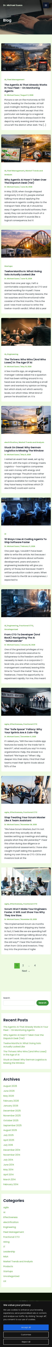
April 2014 (8, 1174)
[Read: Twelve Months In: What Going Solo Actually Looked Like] (26, 243)
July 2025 (8, 1135)
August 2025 (10, 1130)
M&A (5, 1256)
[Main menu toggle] (46, 5)
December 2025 (12, 1110)
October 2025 (10, 1120)
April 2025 (8, 1140)
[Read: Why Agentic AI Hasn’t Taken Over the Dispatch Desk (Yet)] (26, 148)
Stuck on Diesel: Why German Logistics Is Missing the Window (24, 449)
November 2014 (11, 1154)
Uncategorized (11, 629)
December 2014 (11, 1149)
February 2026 (11, 1100)
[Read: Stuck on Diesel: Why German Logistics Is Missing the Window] (26, 419)
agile (6, 724)
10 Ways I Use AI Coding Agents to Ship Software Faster (25, 540)
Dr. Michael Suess (12, 5)
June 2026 (9, 1090)
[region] (26, 1324)
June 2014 (8, 1164)
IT (4, 1246)
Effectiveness (16, 724)
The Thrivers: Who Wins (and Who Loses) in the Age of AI (25, 361)
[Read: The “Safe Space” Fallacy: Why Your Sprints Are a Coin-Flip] (26, 701)
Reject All (26, 1341)
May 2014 (8, 1169)
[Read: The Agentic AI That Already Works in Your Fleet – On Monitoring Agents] (26, 57)
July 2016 (8, 1145)
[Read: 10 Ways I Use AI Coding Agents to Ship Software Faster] (26, 511)
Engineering (12, 354)
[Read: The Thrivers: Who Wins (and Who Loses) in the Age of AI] (26, 331)
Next (26, 971)
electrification (11, 442)
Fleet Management (15, 79)
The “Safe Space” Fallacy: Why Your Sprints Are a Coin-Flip (23, 731)
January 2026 (10, 1105)
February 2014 (10, 1184)
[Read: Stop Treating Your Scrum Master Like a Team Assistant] (26, 789)
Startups (8, 266)
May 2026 (8, 1095)
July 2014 (8, 1159)
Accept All (26, 1327)
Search (6, 998)
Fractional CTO (26, 626)
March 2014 (9, 1179)
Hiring (6, 1241)
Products (8, 1266)
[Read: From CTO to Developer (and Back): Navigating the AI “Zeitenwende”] (26, 603)
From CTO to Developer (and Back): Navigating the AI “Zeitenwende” (22, 637)
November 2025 (12, 1115)
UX (4, 1281)
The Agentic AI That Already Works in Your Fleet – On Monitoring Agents (25, 88)
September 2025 (12, 1125)
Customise (26, 1334)
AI (5, 79)
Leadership (9, 1251)
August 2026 (10, 1086)
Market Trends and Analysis (31, 442)
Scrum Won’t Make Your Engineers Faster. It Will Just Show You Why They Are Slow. (25, 912)
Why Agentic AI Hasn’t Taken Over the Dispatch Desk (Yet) (25, 181)
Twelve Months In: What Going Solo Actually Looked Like (23, 273)
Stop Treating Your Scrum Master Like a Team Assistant (24, 819)
